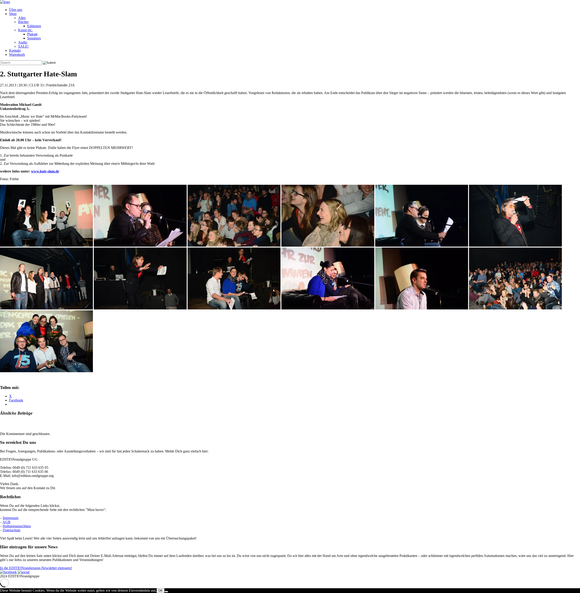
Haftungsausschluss (17, 526)
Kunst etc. (25, 30)
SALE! (23, 46)
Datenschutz (11, 530)
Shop (13, 14)
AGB (6, 522)
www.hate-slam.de (45, 171)
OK (160, 590)
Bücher (23, 22)
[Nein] (166, 591)
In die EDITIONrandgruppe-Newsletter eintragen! (36, 568)
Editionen (34, 26)
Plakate (32, 34)
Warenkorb (17, 54)
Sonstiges (34, 38)
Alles (22, 18)
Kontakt (15, 50)
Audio (22, 42)
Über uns (15, 10)
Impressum (10, 518)
